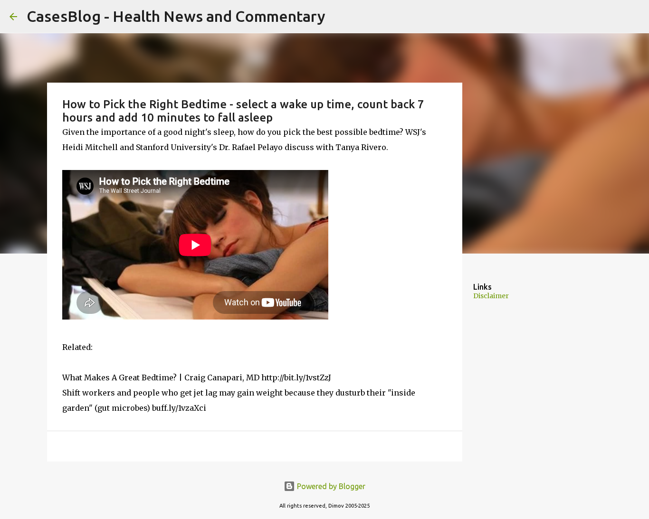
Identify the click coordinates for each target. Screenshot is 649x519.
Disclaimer (491, 296)
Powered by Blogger (330, 486)
